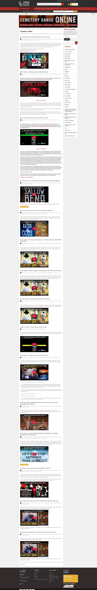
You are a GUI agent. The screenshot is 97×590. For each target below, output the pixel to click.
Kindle (55, 182)
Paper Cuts (67, 100)
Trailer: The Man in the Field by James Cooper (33, 327)
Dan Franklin (41, 357)
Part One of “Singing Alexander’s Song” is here (44, 126)
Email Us (22, 583)
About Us (50, 573)
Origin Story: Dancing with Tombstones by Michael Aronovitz (38, 532)
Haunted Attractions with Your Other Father (46, 212)
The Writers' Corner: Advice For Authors (70, 125)
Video (43, 182)
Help (54, 8)
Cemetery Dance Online (26, 182)
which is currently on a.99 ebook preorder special (43, 480)
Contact (57, 8)
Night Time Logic (68, 98)
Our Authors (36, 572)
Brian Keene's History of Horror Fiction (69, 64)
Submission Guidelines (69, 120)
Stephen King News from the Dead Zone (70, 117)
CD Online (43, 8)
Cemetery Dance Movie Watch (45, 470)
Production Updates (49, 8)
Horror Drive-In (68, 84)
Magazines (36, 576)
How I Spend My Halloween (70, 89)
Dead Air (66, 69)
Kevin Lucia (24, 471)
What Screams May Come (70, 135)
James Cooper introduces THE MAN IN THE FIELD (35, 299)
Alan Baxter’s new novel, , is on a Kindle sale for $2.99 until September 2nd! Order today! (39, 204)
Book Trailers (67, 56)
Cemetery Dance (39, 79)
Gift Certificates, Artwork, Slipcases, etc (41, 579)
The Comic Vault (68, 122)
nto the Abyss (44, 43)
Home (36, 8)
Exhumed (67, 76)
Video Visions (67, 130)
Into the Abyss (56, 212)
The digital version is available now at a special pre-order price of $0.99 (35, 333)
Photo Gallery (67, 102)
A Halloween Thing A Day (70, 49)
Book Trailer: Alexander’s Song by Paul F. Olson (34, 118)
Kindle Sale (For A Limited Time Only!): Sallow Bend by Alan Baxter (40, 180)
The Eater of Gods (31, 213)
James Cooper (41, 243)
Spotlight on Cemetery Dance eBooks (71, 114)
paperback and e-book (46, 247)
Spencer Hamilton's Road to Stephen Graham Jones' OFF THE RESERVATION (70, 110)
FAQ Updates (67, 78)
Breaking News (39, 182)
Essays (66, 73)
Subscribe (67, 39)
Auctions (61, 8)
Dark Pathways (68, 67)
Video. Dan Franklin (37, 213)
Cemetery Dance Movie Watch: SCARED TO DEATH (35, 468)
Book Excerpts (67, 53)
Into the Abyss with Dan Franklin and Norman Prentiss (36, 210)
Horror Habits (67, 87)
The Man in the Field (51, 243)
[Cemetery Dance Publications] (27, 3)
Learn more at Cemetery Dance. (26, 177)
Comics (35, 577)
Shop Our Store (25, 8)
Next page (23, 564)
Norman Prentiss (25, 213)
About (39, 8)
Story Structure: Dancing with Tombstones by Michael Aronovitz (39, 501)
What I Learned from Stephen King (71, 133)
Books (35, 573)
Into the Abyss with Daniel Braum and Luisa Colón (35, 37)
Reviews (66, 106)
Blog (23, 13)
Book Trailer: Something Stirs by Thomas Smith (34, 72)
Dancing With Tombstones (25, 527)
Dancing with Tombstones (43, 406)
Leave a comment (28, 183)
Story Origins (46, 243)
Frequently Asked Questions (54, 577)
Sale (57, 182)
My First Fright (67, 95)
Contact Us (51, 580)
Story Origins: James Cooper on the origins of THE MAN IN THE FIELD (40, 270)
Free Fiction (67, 80)
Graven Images (68, 82)
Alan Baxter (47, 182)
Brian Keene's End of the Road (69, 61)
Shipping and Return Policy (54, 576)
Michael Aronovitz (59, 406)
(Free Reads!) (66, 8)
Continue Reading (24, 206)
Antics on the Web (68, 51)
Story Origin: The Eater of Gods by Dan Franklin (34, 355)
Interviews (38, 502)
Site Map (50, 579)
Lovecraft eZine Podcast (51, 406)
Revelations (67, 104)
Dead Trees (67, 71)
